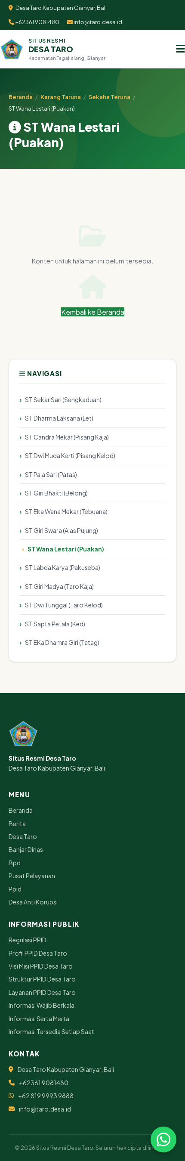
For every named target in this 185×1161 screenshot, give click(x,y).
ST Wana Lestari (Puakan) (66, 549)
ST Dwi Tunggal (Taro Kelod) (64, 605)
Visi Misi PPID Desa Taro (41, 966)
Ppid (15, 889)
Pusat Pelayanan (32, 875)
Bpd (15, 863)
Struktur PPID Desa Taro (42, 979)
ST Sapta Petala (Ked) (55, 624)
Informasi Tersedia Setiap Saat (51, 1031)
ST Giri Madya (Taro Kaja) (59, 586)
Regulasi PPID (27, 940)
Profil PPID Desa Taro (38, 953)
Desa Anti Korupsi (33, 902)
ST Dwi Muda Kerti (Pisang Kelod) (70, 455)
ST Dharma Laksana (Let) (59, 418)
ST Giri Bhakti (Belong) (56, 493)
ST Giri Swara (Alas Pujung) (61, 530)
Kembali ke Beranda (92, 311)
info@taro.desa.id (97, 22)
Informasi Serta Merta (39, 1018)
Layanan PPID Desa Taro (42, 992)
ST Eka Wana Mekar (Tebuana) (66, 511)
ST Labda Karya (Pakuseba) (62, 567)
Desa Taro (23, 836)
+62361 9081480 (36, 22)
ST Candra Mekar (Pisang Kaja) (67, 437)
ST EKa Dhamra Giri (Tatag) (62, 642)
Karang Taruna (60, 96)
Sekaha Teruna (109, 96)
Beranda (21, 96)
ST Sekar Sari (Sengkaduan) (63, 399)
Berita (17, 823)
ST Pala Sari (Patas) (51, 474)
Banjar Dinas (26, 849)
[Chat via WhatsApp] (163, 1139)
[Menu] (180, 49)
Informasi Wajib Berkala (41, 1005)
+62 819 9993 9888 (46, 1095)
